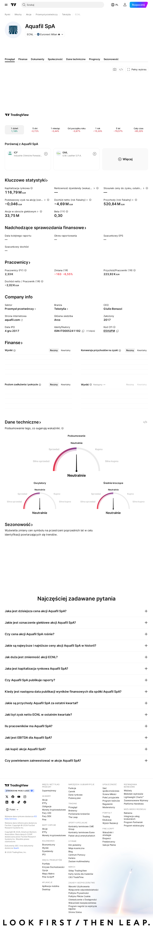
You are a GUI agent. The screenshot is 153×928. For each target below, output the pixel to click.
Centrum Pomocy (76, 854)
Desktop (46, 889)
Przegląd (72, 807)
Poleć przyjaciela (110, 797)
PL (116, 4)
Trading (106, 816)
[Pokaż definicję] (31, 188)
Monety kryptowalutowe (54, 809)
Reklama (128, 813)
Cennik (71, 791)
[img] (59, 34)
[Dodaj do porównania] (45, 153)
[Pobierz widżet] (121, 69)
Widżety (128, 790)
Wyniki (45, 848)
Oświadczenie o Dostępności (82, 899)
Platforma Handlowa (134, 803)
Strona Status (75, 912)
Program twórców (111, 800)
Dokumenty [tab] (37, 59)
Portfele (46, 863)
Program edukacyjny (134, 825)
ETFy (44, 803)
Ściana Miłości (109, 794)
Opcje (45, 870)
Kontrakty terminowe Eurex (81, 832)
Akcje (45, 800)
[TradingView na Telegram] (13, 802)
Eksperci (106, 838)
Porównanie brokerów (79, 814)
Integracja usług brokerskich (132, 817)
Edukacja (106, 820)
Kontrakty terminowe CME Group (81, 827)
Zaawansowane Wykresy (136, 800)
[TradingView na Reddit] (25, 802)
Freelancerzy (108, 841)
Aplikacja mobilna (50, 886)
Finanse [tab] (22, 59)
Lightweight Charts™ (134, 797)
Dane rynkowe (75, 794)
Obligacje (46, 806)
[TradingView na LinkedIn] (7, 802)
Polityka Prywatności (78, 893)
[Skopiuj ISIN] (83, 331)
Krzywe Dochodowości (53, 867)
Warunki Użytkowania (78, 886)
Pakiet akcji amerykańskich (81, 835)
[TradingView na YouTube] (19, 797)
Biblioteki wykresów (133, 794)
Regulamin (107, 804)
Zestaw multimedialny (79, 861)
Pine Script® (48, 877)
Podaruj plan (74, 798)
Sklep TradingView (77, 870)
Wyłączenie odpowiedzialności (83, 889)
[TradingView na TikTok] (19, 802)
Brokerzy (72, 810)
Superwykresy (49, 790)
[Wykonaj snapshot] (114, 69)
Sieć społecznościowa (110, 789)
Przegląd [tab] (10, 59)
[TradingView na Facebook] (13, 797)
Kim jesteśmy (74, 845)
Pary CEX (46, 813)
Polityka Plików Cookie (79, 896)
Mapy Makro (48, 873)
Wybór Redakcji (110, 823)
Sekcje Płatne (109, 845)
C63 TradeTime (76, 877)
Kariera (71, 858)
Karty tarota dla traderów (80, 874)
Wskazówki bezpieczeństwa (82, 903)
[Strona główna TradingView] (13, 5)
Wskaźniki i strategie (107, 833)
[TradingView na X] (7, 797)
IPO (44, 854)
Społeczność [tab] (55, 59)
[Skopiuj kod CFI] (117, 331)
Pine (44, 819)
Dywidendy (47, 851)
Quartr (16, 848)
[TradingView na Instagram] (25, 797)
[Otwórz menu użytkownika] (125, 5)
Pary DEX (46, 816)
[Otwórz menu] (6, 5)
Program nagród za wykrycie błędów (82, 907)
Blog (70, 851)
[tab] (54, 350)
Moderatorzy (108, 807)
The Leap (73, 817)
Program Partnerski (133, 822)
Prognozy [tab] (94, 59)
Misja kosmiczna (76, 848)
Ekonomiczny (48, 844)
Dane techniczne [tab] (75, 59)
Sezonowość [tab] (111, 59)
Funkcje (72, 788)
